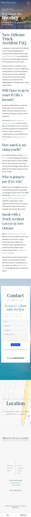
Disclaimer (9, 468)
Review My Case (15, 344)
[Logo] (15, 439)
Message (23, 515)
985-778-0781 (16, 485)
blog (19, 473)
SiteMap (9, 470)
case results (21, 468)
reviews (20, 470)
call (7, 515)
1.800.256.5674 (18, 358)
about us (20, 465)
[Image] (8, 3)
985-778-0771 (17, 483)
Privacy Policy (10, 465)
